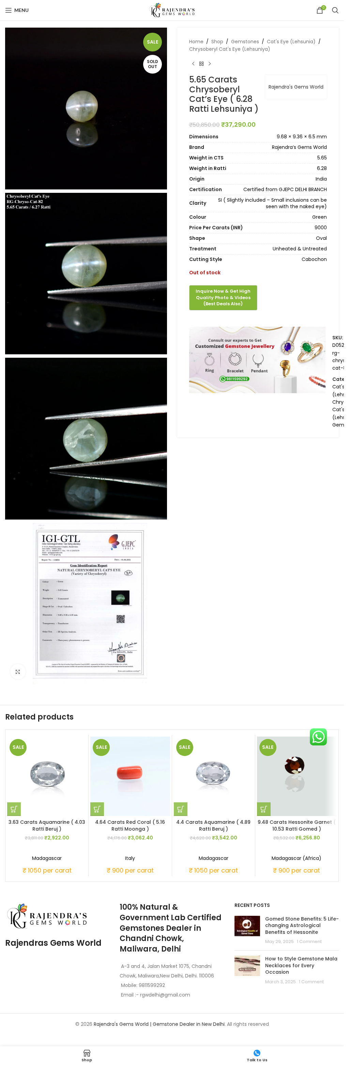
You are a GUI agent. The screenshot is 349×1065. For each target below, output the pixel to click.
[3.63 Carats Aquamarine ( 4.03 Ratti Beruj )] (47, 776)
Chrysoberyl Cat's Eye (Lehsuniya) (229, 49)
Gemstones (245, 41)
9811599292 (152, 985)
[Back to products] (201, 64)
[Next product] (210, 64)
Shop (217, 41)
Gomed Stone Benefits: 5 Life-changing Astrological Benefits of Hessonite (302, 925)
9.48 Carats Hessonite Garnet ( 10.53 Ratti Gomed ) (297, 825)
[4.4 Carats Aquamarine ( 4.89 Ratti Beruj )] (213, 776)
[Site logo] (172, 9)
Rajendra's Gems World (296, 86)
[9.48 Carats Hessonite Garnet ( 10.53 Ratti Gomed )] (296, 776)
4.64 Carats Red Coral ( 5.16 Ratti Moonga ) (130, 825)
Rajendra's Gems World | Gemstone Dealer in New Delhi (159, 1024)
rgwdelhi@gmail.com (164, 994)
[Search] (335, 10)
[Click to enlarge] (18, 671)
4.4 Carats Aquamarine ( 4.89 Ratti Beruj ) (213, 825)
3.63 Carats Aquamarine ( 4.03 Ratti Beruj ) (47, 825)
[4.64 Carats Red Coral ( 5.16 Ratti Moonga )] (130, 776)
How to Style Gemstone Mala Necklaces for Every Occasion (301, 965)
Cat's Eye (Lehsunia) (291, 41)
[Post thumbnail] (247, 930)
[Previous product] (193, 64)
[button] (14, 809)
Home (196, 41)
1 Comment (309, 941)
